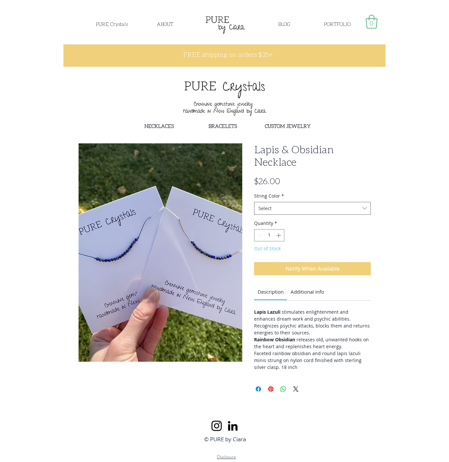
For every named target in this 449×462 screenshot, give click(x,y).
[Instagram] (217, 426)
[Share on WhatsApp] (283, 389)
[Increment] (279, 235)
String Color (269, 196)
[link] (371, 22)
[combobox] (312, 208)
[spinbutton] (269, 235)
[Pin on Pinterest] (271, 389)
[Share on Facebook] (258, 389)
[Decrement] (259, 235)
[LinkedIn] (233, 426)
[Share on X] (296, 389)
